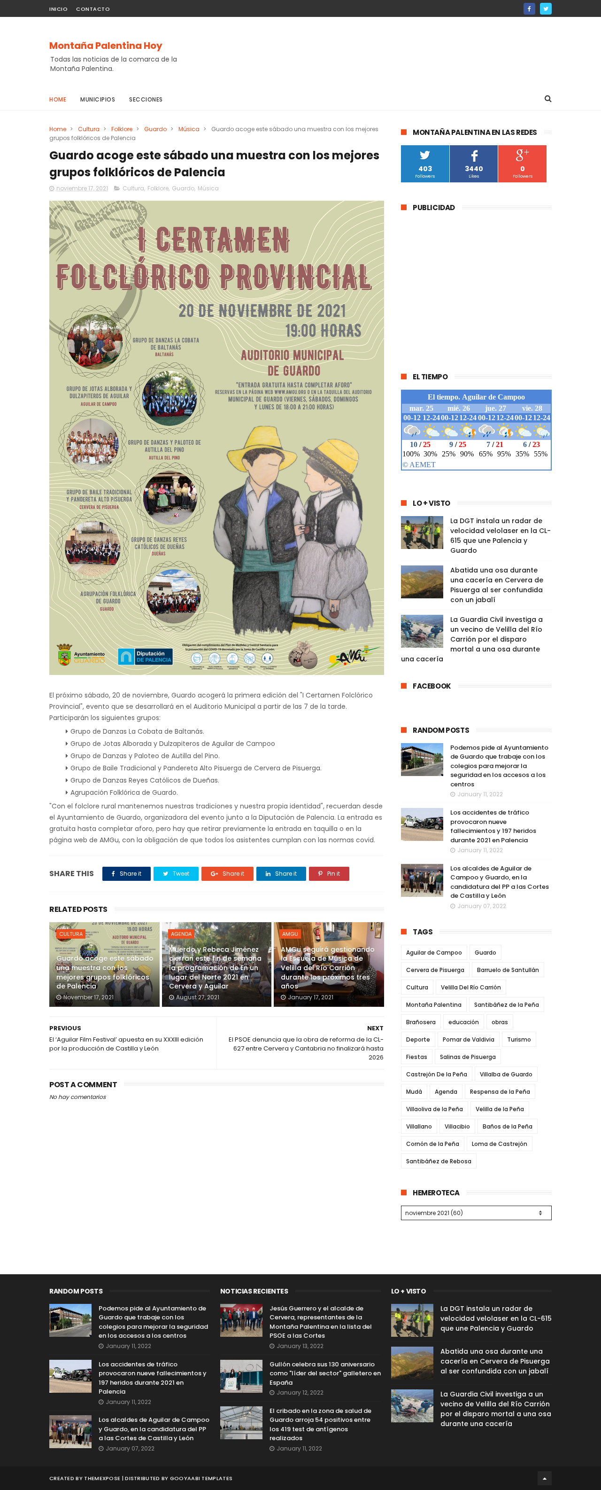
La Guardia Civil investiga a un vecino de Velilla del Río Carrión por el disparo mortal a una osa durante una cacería (472, 639)
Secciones (146, 99)
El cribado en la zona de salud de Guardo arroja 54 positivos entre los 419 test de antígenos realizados (320, 1424)
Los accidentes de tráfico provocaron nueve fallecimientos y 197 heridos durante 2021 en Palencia (493, 826)
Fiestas (416, 1057)
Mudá (414, 1092)
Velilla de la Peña (500, 1109)
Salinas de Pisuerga (468, 1057)
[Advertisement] (381, 52)
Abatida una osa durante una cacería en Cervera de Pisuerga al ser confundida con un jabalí (496, 584)
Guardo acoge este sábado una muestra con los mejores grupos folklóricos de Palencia (105, 972)
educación (463, 1022)
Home (57, 99)
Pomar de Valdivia (468, 1039)
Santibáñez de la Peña (506, 1005)
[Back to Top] (545, 1478)
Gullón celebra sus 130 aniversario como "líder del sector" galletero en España (325, 1373)
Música (189, 129)
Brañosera (421, 1022)
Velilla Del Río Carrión (471, 987)
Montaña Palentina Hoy (105, 45)
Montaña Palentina (434, 1005)
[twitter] (546, 9)
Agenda (181, 934)
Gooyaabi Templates (201, 1478)
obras (500, 1022)
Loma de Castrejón (499, 1144)
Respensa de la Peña (500, 1092)
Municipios (97, 99)
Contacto (93, 9)
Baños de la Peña (507, 1126)
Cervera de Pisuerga (435, 970)
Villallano (419, 1126)
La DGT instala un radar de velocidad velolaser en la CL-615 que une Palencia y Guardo (500, 535)
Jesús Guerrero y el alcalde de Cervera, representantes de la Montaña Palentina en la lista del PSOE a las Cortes (321, 1322)
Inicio (58, 9)
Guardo (155, 129)
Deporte (418, 1039)
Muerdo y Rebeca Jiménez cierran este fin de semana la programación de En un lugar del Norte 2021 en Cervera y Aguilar (215, 968)
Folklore (121, 129)
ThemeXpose (102, 1478)
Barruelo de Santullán (508, 970)
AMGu (290, 934)
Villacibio (457, 1126)
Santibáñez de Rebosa (438, 1161)
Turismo (519, 1039)
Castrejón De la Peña (436, 1074)
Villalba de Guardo (506, 1074)
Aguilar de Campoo (434, 953)
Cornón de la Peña (432, 1144)
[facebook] (529, 9)
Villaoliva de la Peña (434, 1109)
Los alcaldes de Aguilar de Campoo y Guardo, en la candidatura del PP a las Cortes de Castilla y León (499, 882)
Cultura (89, 129)
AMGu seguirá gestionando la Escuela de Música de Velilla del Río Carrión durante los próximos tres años (328, 968)
